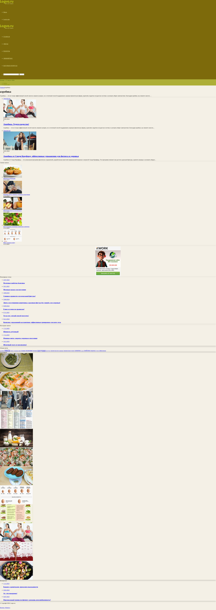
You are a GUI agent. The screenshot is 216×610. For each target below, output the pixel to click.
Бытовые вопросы (10, 65)
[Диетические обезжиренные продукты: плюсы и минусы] (16, 447)
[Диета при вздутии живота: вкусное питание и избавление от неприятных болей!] (16, 522)
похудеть (48, 350)
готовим (2, 350)
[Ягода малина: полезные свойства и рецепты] (12, 225)
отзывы (23, 350)
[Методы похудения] (8, 3)
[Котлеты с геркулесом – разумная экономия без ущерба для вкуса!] (16, 484)
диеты (11, 350)
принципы (61, 350)
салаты (82, 350)
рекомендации (67, 350)
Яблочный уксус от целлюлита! (12, 210)
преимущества (55, 350)
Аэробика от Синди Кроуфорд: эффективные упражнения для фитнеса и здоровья (41, 156)
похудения (41, 350)
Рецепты (6, 51)
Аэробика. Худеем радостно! (16, 124)
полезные (29, 350)
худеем (97, 350)
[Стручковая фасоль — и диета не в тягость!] (16, 371)
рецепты (78, 350)
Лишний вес (8, 58)
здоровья (16, 350)
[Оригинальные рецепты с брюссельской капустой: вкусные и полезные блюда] (16, 579)
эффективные (102, 350)
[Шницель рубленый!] (12, 177)
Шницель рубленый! (9, 178)
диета (7, 350)
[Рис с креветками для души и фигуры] (16, 466)
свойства (87, 350)
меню (19, 350)
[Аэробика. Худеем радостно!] (16, 541)
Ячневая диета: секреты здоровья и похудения (16, 194)
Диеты (5, 44)
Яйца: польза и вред (9, 242)
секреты (93, 350)
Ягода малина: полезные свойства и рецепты (16, 226)
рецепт (73, 350)
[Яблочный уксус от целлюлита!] (12, 209)
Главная (6, 36)
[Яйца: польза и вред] (12, 241)
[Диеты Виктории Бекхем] (16, 560)
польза (35, 350)
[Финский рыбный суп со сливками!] (16, 390)
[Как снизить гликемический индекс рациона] (16, 428)
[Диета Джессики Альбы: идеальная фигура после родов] (16, 409)
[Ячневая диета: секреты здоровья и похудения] (12, 193)
